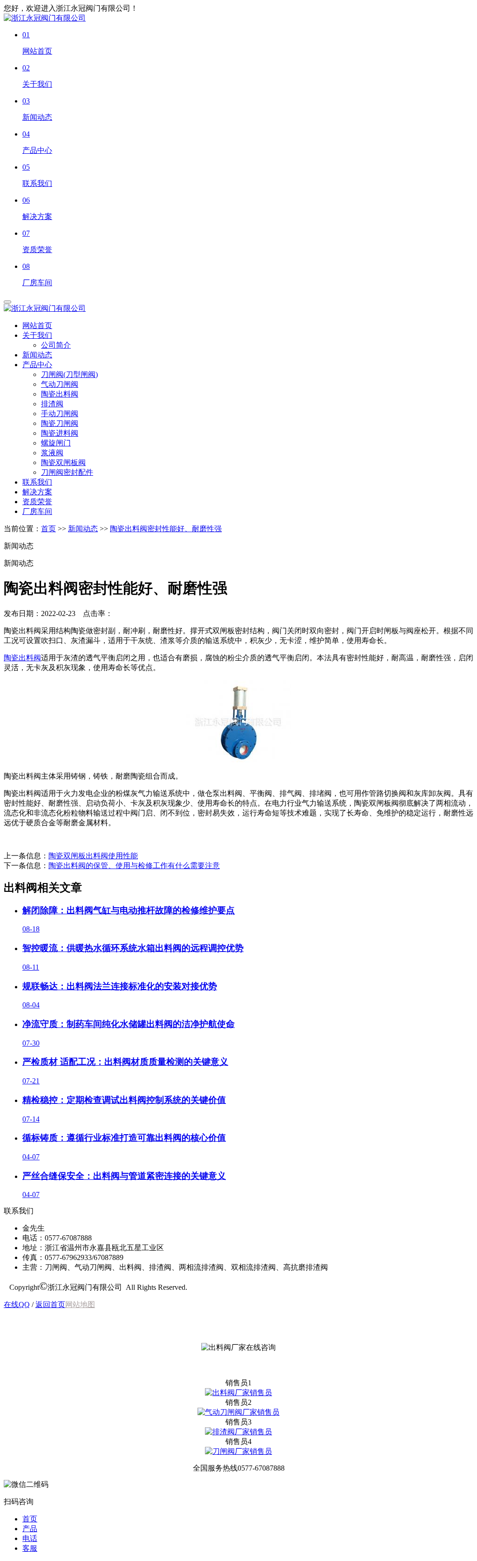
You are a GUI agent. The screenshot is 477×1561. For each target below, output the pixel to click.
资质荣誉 (37, 502)
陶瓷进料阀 (59, 433)
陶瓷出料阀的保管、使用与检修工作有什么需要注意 (134, 866)
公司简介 (56, 345)
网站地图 (80, 1304)
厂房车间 (37, 511)
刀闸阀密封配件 (67, 472)
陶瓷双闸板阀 (63, 462)
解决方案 (37, 492)
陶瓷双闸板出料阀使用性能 (93, 856)
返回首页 (50, 1304)
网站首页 (37, 325)
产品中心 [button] (37, 365)
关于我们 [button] (37, 335)
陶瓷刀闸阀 (59, 423)
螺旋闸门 (56, 443)
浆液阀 (52, 453)
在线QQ (17, 1304)
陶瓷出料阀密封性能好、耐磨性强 (166, 529)
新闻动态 (37, 355)
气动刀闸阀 (59, 384)
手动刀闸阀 (59, 414)
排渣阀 (52, 404)
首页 (48, 529)
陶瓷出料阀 (59, 394)
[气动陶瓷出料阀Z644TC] (238, 760)
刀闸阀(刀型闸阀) (69, 374)
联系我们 (37, 482)
